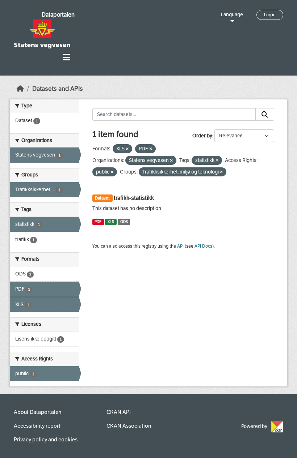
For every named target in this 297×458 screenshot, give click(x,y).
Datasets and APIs (57, 89)
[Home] (20, 89)
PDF (98, 221)
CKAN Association (128, 426)
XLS (111, 221)
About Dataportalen (37, 412)
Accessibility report (37, 426)
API (180, 246)
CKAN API (118, 412)
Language (232, 15)
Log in (270, 14)
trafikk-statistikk (134, 197)
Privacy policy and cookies (46, 439)
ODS (124, 221)
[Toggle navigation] (66, 57)
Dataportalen (58, 14)
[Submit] (264, 114)
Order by (202, 136)
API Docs (203, 246)
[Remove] (127, 149)
